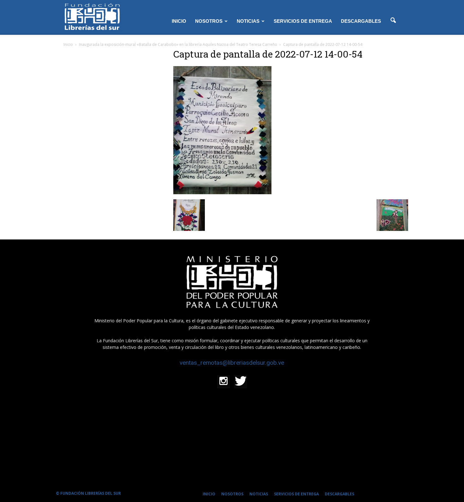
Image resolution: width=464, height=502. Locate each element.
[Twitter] (240, 381)
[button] (393, 20)
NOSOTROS (209, 21)
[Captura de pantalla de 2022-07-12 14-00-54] (222, 192)
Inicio (68, 44)
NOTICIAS (248, 21)
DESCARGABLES (361, 21)
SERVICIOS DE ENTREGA (303, 21)
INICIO (179, 21)
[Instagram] (223, 381)
